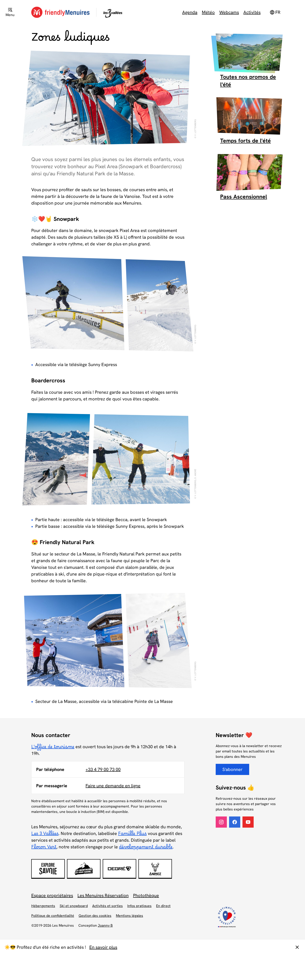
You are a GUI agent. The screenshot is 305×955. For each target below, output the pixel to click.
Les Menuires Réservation (103, 895)
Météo (208, 12)
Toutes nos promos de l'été (248, 80)
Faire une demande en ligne (113, 786)
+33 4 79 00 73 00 (103, 769)
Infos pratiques (139, 905)
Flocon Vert (43, 848)
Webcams (229, 12)
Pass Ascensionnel (243, 196)
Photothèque (146, 895)
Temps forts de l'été (245, 140)
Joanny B (105, 925)
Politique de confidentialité (52, 915)
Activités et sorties (107, 905)
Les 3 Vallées (44, 835)
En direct (163, 905)
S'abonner (232, 769)
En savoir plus (103, 947)
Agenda (189, 12)
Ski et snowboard (74, 905)
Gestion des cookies (95, 915)
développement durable (146, 848)
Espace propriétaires (52, 895)
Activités (252, 12)
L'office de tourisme (52, 748)
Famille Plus (132, 835)
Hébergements (43, 905)
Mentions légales (129, 915)
